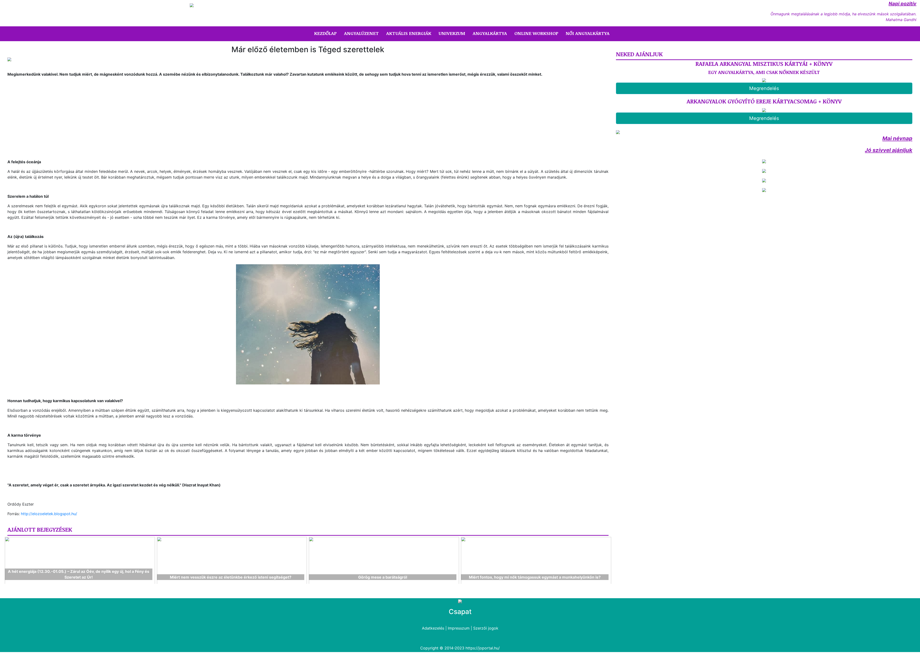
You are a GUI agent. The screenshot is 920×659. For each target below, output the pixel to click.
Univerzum (452, 33)
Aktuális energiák (408, 33)
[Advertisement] (47, 114)
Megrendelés (764, 88)
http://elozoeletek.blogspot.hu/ (49, 513)
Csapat (460, 612)
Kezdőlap (326, 33)
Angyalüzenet (361, 33)
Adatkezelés (433, 628)
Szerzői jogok (485, 628)
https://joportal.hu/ (483, 648)
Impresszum (459, 628)
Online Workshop (536, 33)
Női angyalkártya (588, 33)
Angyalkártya (490, 33)
